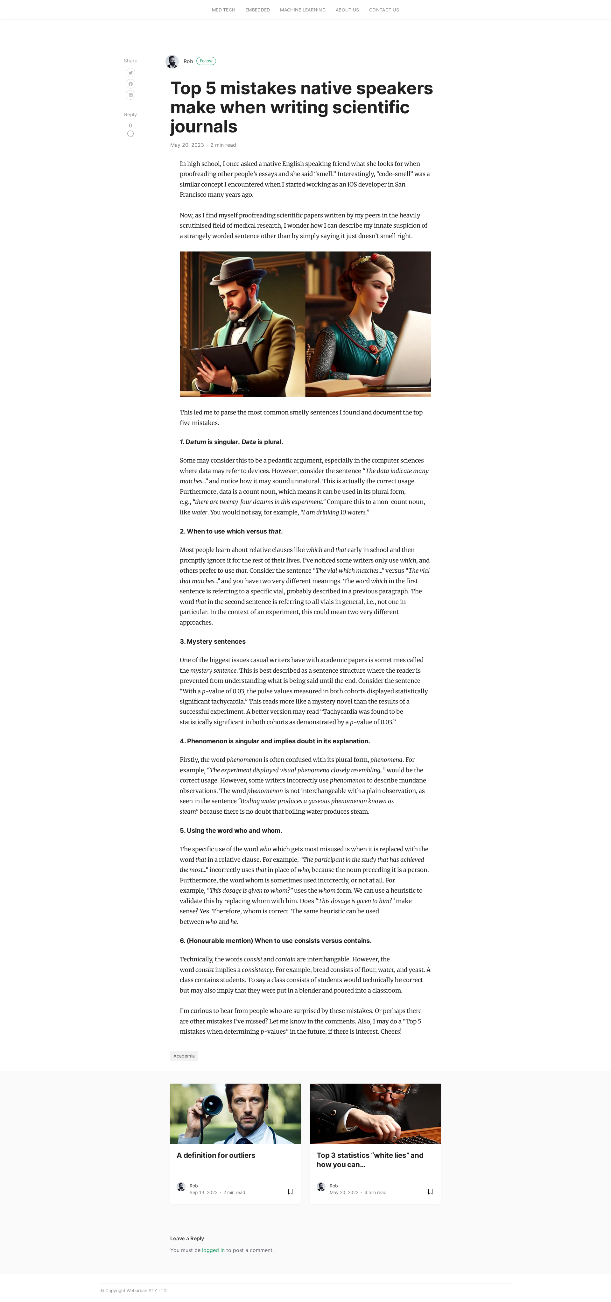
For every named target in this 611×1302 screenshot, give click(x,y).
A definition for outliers (216, 1155)
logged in (213, 1250)
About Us (347, 9)
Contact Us (384, 9)
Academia (184, 1055)
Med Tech (223, 9)
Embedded (257, 9)
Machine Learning (302, 9)
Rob (198, 61)
